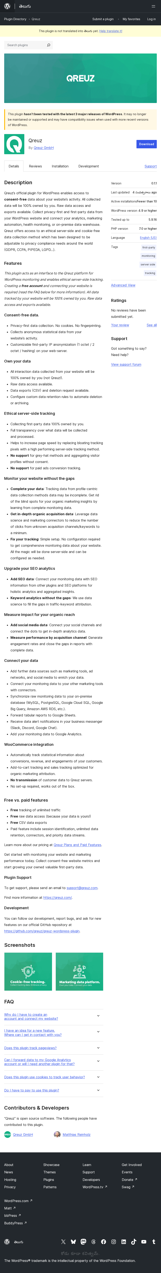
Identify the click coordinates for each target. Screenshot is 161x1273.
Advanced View (123, 285)
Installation (60, 166)
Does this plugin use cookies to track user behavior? (44, 1077)
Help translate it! (110, 31)
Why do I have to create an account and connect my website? (31, 1017)
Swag (128, 1187)
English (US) (148, 237)
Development (88, 166)
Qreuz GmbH (44, 148)
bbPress (12, 1215)
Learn (87, 1165)
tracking (150, 273)
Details (14, 166)
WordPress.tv (95, 1187)
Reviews (35, 166)
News (8, 1172)
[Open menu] (154, 6)
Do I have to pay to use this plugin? (31, 1090)
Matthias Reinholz (77, 1134)
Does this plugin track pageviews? (30, 1048)
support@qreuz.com (82, 888)
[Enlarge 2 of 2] (98, 958)
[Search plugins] (48, 45)
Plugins (48, 1180)
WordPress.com (18, 1201)
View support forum (126, 364)
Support (151, 166)
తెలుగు (18, 1242)
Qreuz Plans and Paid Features (77, 845)
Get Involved (132, 1165)
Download (146, 144)
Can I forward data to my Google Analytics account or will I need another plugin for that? (39, 1062)
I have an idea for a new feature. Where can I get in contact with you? (33, 1033)
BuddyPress (15, 1223)
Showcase (51, 1165)
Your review (120, 325)
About (8, 1165)
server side (148, 264)
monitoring (148, 255)
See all (152, 325)
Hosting (10, 1180)
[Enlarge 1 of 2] (46, 958)
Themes (49, 1172)
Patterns (50, 1187)
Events (127, 1172)
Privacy (10, 1187)
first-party (149, 247)
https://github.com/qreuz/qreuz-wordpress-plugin (41, 931)
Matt (10, 1208)
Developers (91, 1180)
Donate (130, 1180)
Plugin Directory (15, 19)
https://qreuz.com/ (57, 897)
